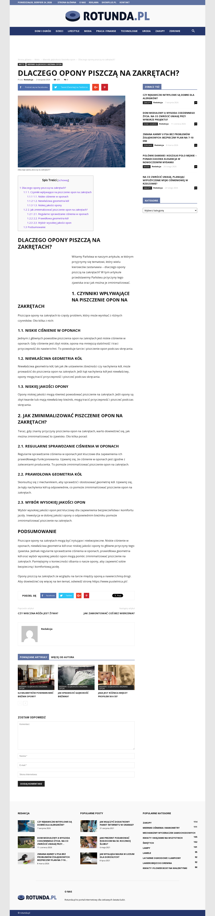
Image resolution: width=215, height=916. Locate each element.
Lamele (147, 852)
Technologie (129, 31)
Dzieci (59, 31)
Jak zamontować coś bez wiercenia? (109, 613)
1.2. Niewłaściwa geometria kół (48, 200)
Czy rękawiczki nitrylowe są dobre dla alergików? (54, 823)
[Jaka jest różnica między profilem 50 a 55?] (116, 677)
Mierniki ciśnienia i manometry (161, 827)
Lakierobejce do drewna (157, 863)
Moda (88, 31)
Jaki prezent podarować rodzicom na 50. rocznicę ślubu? (115, 840)
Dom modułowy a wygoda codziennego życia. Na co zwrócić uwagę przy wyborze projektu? (169, 116)
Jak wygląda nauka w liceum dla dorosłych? (117, 855)
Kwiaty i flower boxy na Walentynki (165, 868)
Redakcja (28, 79)
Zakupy (160, 31)
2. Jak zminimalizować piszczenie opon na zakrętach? (56, 209)
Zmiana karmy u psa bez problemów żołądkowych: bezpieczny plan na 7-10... (53, 857)
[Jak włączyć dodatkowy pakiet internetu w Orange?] (88, 826)
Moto (22, 64)
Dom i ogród (43, 31)
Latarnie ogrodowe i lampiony (162, 858)
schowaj (63, 180)
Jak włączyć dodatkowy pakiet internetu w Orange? (117, 823)
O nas (82, 2)
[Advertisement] (107, 46)
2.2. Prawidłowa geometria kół (48, 218)
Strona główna (67, 2)
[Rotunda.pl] (107, 16)
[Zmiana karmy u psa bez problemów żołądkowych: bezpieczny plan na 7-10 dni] (26, 858)
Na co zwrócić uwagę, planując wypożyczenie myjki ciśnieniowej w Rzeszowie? (165, 180)
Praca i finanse (106, 31)
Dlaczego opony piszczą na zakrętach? (43, 187)
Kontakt (125, 2)
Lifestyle (73, 31)
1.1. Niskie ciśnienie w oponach (47, 196)
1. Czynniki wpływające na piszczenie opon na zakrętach (58, 192)
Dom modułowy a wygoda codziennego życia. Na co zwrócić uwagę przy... (53, 840)
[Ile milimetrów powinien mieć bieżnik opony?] (36, 677)
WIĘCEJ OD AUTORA (62, 657)
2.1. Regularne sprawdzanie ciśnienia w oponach (58, 214)
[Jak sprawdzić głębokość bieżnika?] (76, 677)
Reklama (93, 2)
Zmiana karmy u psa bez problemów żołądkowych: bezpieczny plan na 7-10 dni (168, 138)
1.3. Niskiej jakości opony (44, 205)
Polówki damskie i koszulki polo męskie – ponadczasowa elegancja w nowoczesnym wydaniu (170, 159)
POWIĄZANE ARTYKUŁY (33, 657)
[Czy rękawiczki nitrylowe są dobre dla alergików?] (26, 826)
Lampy (146, 847)
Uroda (146, 31)
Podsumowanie (35, 227)
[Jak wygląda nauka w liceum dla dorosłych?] (88, 858)
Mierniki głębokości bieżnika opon (44, 64)
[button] (193, 31)
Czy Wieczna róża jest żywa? (38, 613)
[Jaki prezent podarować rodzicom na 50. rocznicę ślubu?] (88, 842)
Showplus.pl (109, 2)
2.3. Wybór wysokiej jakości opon (49, 222)
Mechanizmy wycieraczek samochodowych (169, 832)
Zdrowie (174, 31)
